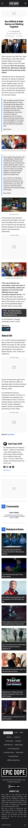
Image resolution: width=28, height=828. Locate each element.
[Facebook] (4, 467)
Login (16, 732)
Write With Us (8, 733)
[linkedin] (13, 467)
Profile (21, 732)
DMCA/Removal (8, 745)
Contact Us (17, 737)
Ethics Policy (19, 752)
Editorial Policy (19, 745)
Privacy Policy (9, 741)
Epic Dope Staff (16, 31)
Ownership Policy (13, 756)
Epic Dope (8, 825)
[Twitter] (10, 467)
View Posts (7, 470)
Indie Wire (10, 434)
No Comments (10, 36)
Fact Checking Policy (13, 748)
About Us (9, 737)
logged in (15, 515)
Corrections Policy (9, 752)
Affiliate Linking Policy (13, 760)
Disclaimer (18, 741)
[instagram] (7, 467)
